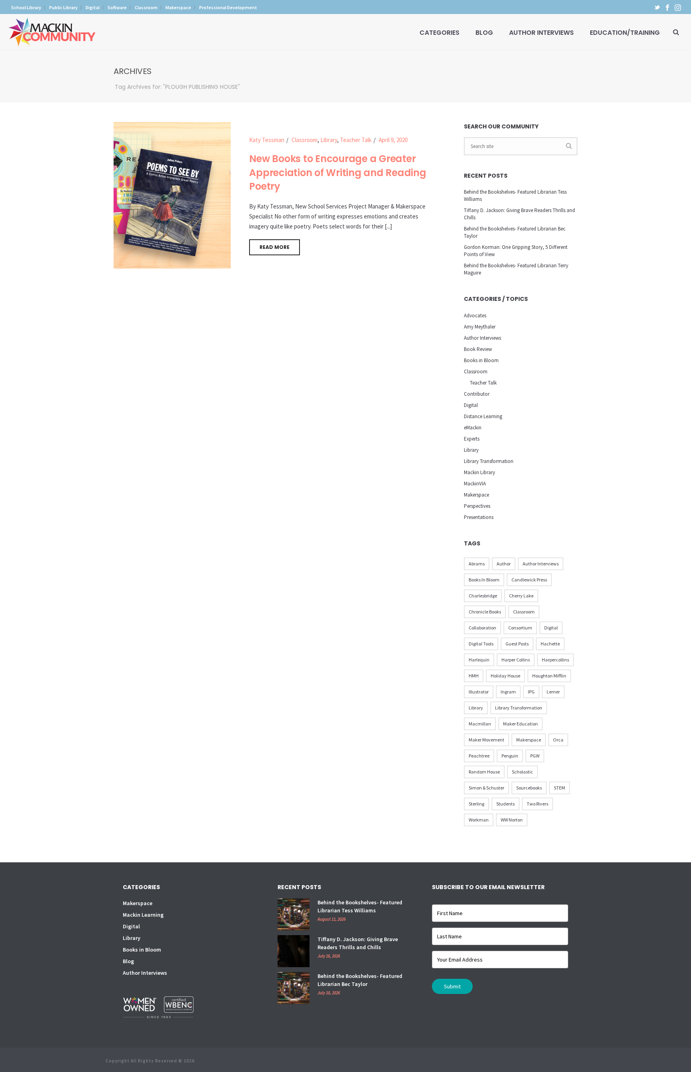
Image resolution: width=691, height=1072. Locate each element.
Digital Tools (481, 644)
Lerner (553, 692)
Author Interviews (541, 32)
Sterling (476, 804)
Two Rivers (537, 804)
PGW (534, 756)
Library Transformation (488, 461)
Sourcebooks (529, 788)
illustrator (479, 692)
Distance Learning (483, 416)
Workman (479, 820)
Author (504, 564)
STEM (559, 788)
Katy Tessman (266, 140)
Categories (439, 32)
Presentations (478, 517)
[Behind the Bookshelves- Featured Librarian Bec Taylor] (294, 988)
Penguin (509, 756)
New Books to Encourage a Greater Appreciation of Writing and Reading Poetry (337, 172)
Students (505, 804)
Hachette (550, 644)
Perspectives (477, 506)
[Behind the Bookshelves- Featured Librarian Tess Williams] (294, 914)
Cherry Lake (521, 596)
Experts (471, 438)
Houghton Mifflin (549, 676)
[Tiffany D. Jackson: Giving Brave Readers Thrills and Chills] (294, 951)
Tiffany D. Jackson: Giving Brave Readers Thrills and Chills (519, 214)
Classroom (305, 140)
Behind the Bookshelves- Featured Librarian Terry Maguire (516, 269)
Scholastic (522, 772)
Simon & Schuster (486, 788)
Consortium (520, 628)
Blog (484, 32)
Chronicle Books (485, 612)
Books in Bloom (481, 360)
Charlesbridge (483, 596)
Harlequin (479, 660)
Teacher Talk (355, 140)
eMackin (472, 427)
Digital (471, 405)
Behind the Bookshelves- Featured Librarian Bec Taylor (514, 232)
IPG (531, 692)
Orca (558, 740)
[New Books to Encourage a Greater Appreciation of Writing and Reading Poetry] (172, 194)
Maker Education (520, 724)
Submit (452, 986)
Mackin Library (479, 472)
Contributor (476, 394)
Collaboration (482, 628)
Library (328, 140)
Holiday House (505, 676)
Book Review (478, 349)
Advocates (475, 315)
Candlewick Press (529, 580)
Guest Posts (517, 644)
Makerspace (476, 494)
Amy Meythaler (479, 326)
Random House (484, 772)
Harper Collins (515, 660)
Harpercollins (555, 660)
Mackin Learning (143, 914)
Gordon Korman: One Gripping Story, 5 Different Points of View (515, 251)
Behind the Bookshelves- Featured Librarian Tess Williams (515, 195)
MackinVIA (475, 483)
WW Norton (512, 820)
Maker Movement (486, 740)
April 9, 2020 (393, 140)
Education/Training (625, 32)
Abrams (477, 564)
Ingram (508, 692)
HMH (474, 676)
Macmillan (480, 724)
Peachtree (479, 756)
